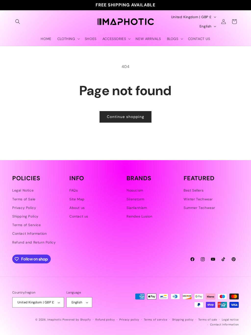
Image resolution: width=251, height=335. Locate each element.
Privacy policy (129, 319)
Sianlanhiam (136, 208)
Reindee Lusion (139, 216)
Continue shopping (125, 116)
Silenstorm (135, 199)
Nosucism (134, 190)
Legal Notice (23, 190)
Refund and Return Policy (34, 242)
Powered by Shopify (77, 319)
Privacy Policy (24, 208)
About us (77, 208)
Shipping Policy (25, 216)
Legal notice (230, 319)
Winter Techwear (198, 199)
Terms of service (155, 319)
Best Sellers (193, 190)
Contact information (224, 324)
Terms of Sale (24, 199)
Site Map (77, 199)
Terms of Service (26, 225)
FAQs (73, 190)
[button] (17, 21)
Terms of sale (207, 319)
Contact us (78, 216)
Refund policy (105, 319)
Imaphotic (54, 319)
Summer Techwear (199, 208)
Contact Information (29, 233)
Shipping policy (183, 319)
